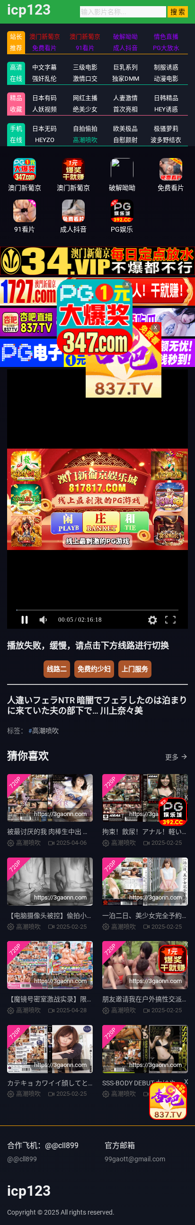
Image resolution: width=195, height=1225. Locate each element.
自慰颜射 (125, 139)
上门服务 (135, 669)
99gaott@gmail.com (135, 1159)
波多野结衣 (166, 139)
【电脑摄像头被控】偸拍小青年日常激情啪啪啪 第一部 (87, 915)
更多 (171, 757)
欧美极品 (125, 128)
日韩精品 (166, 97)
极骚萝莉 (166, 128)
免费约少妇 (94, 669)
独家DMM (125, 78)
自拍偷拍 (85, 128)
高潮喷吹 (85, 139)
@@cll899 (22, 1159)
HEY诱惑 (166, 109)
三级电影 (85, 67)
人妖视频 (44, 109)
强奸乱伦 (44, 78)
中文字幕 (44, 67)
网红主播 (85, 97)
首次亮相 (125, 109)
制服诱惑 (166, 67)
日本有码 (44, 97)
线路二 (57, 669)
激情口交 (85, 78)
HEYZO (44, 139)
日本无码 (44, 128)
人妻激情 (125, 97)
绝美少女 (85, 109)
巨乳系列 (125, 67)
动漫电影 (166, 78)
